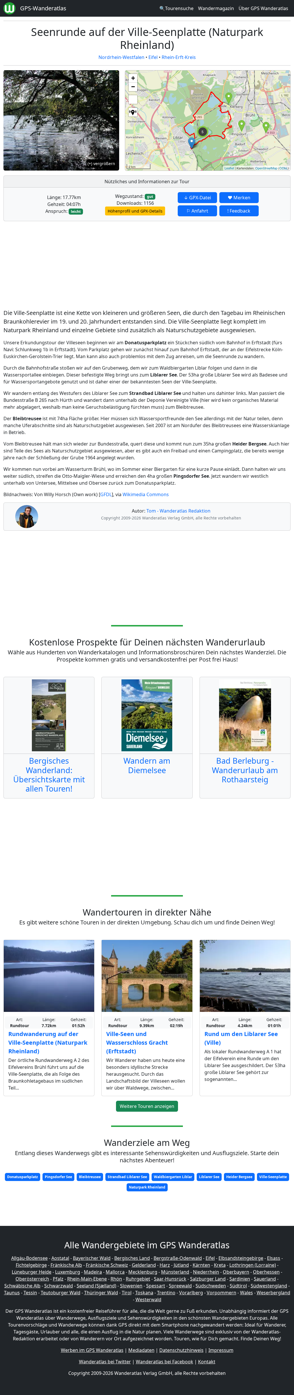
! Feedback (238, 211)
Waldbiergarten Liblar (173, 1176)
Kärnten (201, 1265)
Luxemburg (67, 1272)
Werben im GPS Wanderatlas (92, 1350)
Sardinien (239, 1279)
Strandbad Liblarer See (127, 1176)
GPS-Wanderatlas (43, 8)
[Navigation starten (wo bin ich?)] (133, 112)
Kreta (220, 1265)
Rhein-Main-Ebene (87, 1279)
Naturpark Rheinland (147, 1187)
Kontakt (206, 1361)
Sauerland (265, 1279)
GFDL (106, 494)
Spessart (155, 1286)
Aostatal (60, 1258)
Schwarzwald (58, 1286)
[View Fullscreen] (133, 99)
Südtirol (238, 1286)
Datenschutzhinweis (181, 1350)
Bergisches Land (132, 1258)
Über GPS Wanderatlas (263, 8)
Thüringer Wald (101, 1292)
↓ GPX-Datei (197, 197)
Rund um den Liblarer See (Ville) (241, 1038)
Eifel (153, 57)
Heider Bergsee (239, 1176)
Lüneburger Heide (31, 1272)
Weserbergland (273, 1292)
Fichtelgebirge (31, 1265)
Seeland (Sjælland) (96, 1286)
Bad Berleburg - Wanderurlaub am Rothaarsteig (245, 770)
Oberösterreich (32, 1279)
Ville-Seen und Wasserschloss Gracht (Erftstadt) (137, 1042)
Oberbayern (236, 1272)
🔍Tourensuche (176, 8)
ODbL (283, 168)
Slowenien (131, 1286)
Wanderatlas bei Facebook (164, 1361)
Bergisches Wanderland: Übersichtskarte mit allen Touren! (49, 774)
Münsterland (175, 1272)
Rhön (116, 1279)
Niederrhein (206, 1272)
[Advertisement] (147, 266)
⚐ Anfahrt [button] (197, 211)
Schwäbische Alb (22, 1286)
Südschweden (211, 1286)
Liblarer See (209, 1176)
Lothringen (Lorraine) (252, 1265)
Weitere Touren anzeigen (147, 1106)
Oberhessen (266, 1272)
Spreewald (180, 1286)
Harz (165, 1265)
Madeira (93, 1272)
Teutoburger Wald (60, 1292)
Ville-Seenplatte (273, 1176)
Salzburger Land (208, 1279)
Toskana (144, 1292)
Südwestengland (269, 1286)
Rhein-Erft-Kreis (179, 57)
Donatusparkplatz (22, 1176)
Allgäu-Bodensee (29, 1258)
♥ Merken (239, 197)
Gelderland (144, 1265)
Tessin (30, 1292)
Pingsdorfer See (58, 1176)
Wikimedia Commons (146, 494)
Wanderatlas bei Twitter (105, 1361)
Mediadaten (141, 1350)
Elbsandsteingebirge (240, 1258)
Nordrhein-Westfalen (121, 57)
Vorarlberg (191, 1292)
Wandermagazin (216, 8)
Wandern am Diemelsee (146, 765)
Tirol (126, 1292)
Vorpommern (221, 1292)
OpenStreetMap (266, 168)
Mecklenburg (142, 1272)
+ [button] (133, 78)
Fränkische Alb (66, 1265)
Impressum (220, 1350)
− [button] (133, 86)
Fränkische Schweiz (107, 1265)
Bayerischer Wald (92, 1258)
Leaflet (229, 168)
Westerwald (148, 1299)
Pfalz (58, 1279)
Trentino (166, 1292)
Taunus (12, 1292)
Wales (246, 1292)
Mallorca (115, 1272)
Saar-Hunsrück (170, 1279)
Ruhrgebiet (138, 1279)
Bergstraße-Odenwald (178, 1258)
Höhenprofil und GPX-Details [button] (135, 211)
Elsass (273, 1258)
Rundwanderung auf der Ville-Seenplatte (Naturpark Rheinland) (47, 1042)
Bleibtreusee (90, 1176)
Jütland (181, 1265)
